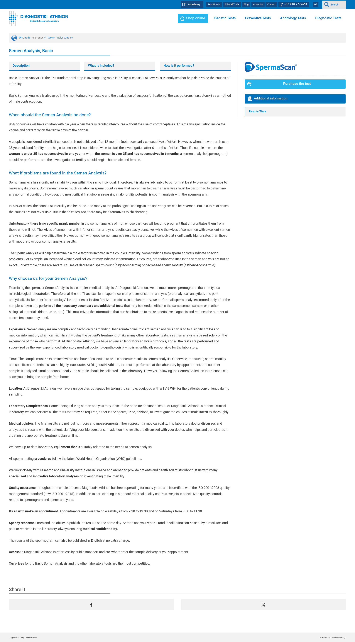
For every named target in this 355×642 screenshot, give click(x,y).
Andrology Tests (293, 18)
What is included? (101, 66)
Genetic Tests (225, 18)
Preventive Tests (258, 18)
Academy (194, 4)
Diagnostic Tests (328, 18)
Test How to (214, 4)
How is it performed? (178, 66)
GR (315, 4)
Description (21, 66)
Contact (271, 4)
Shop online (195, 18)
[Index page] (38, 18)
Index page (37, 37)
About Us (258, 4)
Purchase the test (297, 84)
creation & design (338, 637)
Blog (246, 4)
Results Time (257, 111)
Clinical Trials (232, 4)
